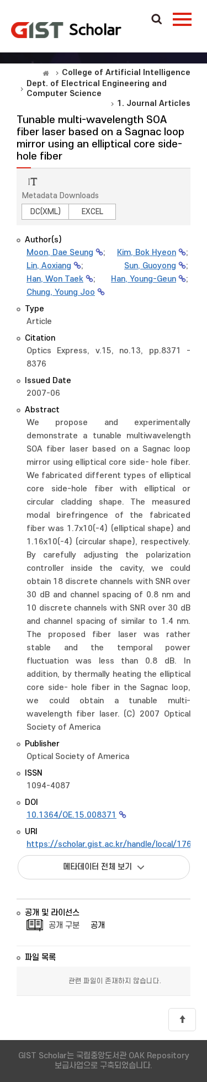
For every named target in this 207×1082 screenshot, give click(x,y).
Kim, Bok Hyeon (146, 252)
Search (156, 19)
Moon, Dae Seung (59, 252)
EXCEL (92, 212)
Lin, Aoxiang (48, 265)
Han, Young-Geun (143, 279)
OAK (66, 29)
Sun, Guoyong (150, 265)
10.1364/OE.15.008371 (71, 815)
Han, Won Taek (54, 279)
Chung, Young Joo (60, 292)
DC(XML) (45, 212)
